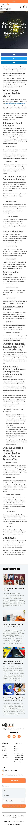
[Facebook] (14, 736)
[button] (14, 54)
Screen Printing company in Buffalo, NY (15, 103)
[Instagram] (8, 736)
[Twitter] (19, 736)
